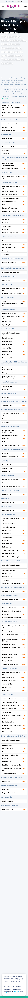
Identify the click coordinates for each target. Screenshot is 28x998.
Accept (24, 975)
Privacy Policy (16, 991)
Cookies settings (9, 992)
